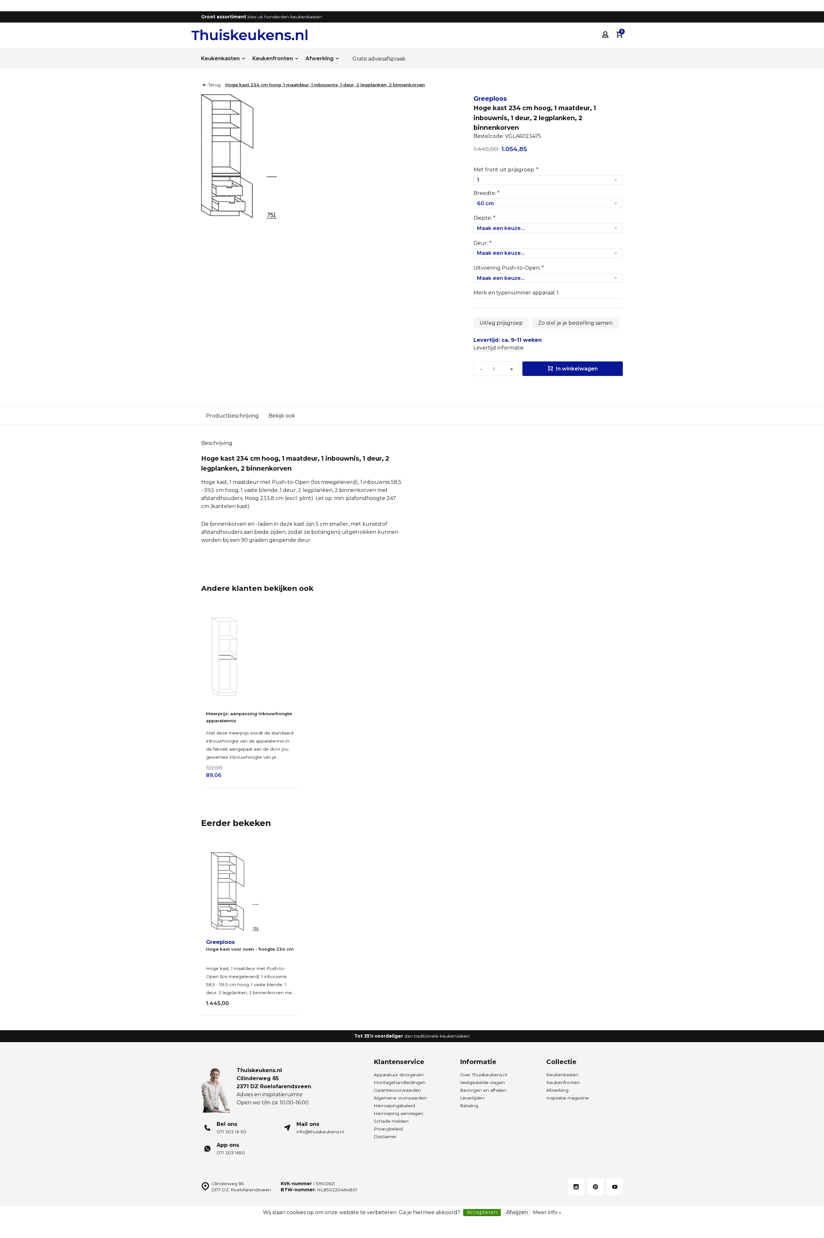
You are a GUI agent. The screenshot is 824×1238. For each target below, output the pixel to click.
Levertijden (472, 1097)
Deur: (482, 243)
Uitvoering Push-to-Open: (508, 268)
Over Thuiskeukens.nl (483, 1074)
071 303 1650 (231, 1152)
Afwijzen (517, 1212)
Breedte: (486, 193)
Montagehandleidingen (400, 1082)
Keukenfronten (272, 58)
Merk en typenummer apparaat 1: (516, 293)
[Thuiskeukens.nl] (249, 34)
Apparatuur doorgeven (399, 1074)
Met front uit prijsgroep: (505, 170)
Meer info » (547, 1212)
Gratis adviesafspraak (379, 59)
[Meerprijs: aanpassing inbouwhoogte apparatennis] (250, 656)
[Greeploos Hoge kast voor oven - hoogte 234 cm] (250, 892)
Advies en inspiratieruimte (270, 1094)
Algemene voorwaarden (400, 1097)
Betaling (469, 1105)
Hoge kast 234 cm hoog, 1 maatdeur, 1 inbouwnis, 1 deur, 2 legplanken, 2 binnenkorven (325, 84)
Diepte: (484, 218)
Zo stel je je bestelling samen (575, 323)
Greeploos (490, 98)
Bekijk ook (281, 416)
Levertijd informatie (498, 348)
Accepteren (482, 1212)
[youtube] (615, 1187)
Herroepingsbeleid (394, 1105)
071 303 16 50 (231, 1131)
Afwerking (319, 58)
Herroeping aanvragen (398, 1113)
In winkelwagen (576, 369)
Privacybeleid (388, 1128)
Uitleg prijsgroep (501, 323)
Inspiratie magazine (567, 1097)
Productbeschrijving (232, 416)
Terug (214, 84)
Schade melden (391, 1121)
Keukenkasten (220, 58)
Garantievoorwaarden (397, 1090)
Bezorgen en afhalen (483, 1090)
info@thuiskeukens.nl (320, 1131)
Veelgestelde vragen (482, 1082)
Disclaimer (385, 1136)
